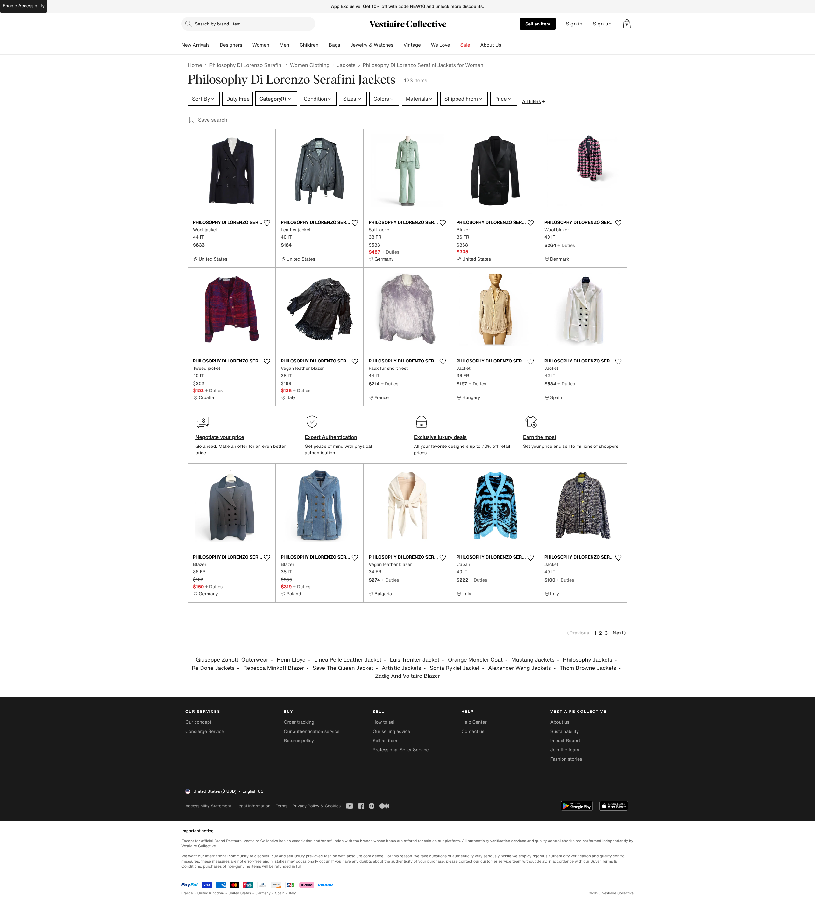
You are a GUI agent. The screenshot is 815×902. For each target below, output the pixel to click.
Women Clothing (310, 65)
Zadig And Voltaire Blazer (407, 676)
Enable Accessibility (24, 6)
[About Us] (506, 44)
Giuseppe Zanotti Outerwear (232, 660)
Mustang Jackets (533, 660)
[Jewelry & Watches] (398, 44)
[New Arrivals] (214, 44)
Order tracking (299, 722)
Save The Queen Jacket (343, 668)
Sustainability (564, 731)
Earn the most (539, 437)
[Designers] (247, 44)
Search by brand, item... (219, 23)
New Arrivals (195, 44)
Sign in (574, 23)
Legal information (253, 806)
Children (309, 44)
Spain (280, 893)
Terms (281, 806)
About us (559, 722)
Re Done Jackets (213, 668)
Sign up (602, 23)
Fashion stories (566, 759)
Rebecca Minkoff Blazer (273, 668)
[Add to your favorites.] (267, 223)
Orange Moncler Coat (475, 660)
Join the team (564, 750)
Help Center (474, 722)
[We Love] (455, 44)
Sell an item (537, 23)
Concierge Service (204, 731)
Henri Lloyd (291, 660)
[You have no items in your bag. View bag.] (626, 23)
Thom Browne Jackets (587, 668)
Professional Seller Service (400, 750)
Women (260, 44)
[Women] (274, 44)
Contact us (473, 731)
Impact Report (565, 740)
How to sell (383, 722)
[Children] (323, 44)
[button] (626, 23)
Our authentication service (311, 731)
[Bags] (345, 44)
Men (284, 44)
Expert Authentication (331, 437)
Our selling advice (391, 731)
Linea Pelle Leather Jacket (347, 660)
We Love (440, 44)
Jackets (346, 65)
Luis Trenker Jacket (414, 660)
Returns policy (299, 740)
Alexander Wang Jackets (519, 668)
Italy (292, 893)
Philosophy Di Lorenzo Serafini (245, 65)
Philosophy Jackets (587, 660)
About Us (490, 44)
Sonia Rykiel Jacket (455, 668)
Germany (263, 893)
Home (195, 65)
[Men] (294, 44)
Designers (231, 44)
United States (240, 893)
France (187, 893)
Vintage (412, 44)
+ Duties (390, 251)
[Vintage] (426, 44)
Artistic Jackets (401, 668)
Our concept (198, 722)
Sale (465, 44)
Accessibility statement (208, 806)
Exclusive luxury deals (440, 437)
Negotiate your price (219, 437)
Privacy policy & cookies (316, 806)
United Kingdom (210, 893)
